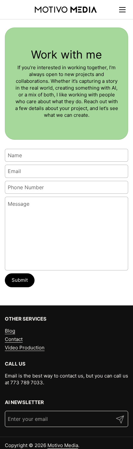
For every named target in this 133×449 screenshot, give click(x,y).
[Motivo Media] (66, 9)
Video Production (25, 348)
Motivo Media (62, 445)
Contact (14, 339)
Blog (10, 331)
